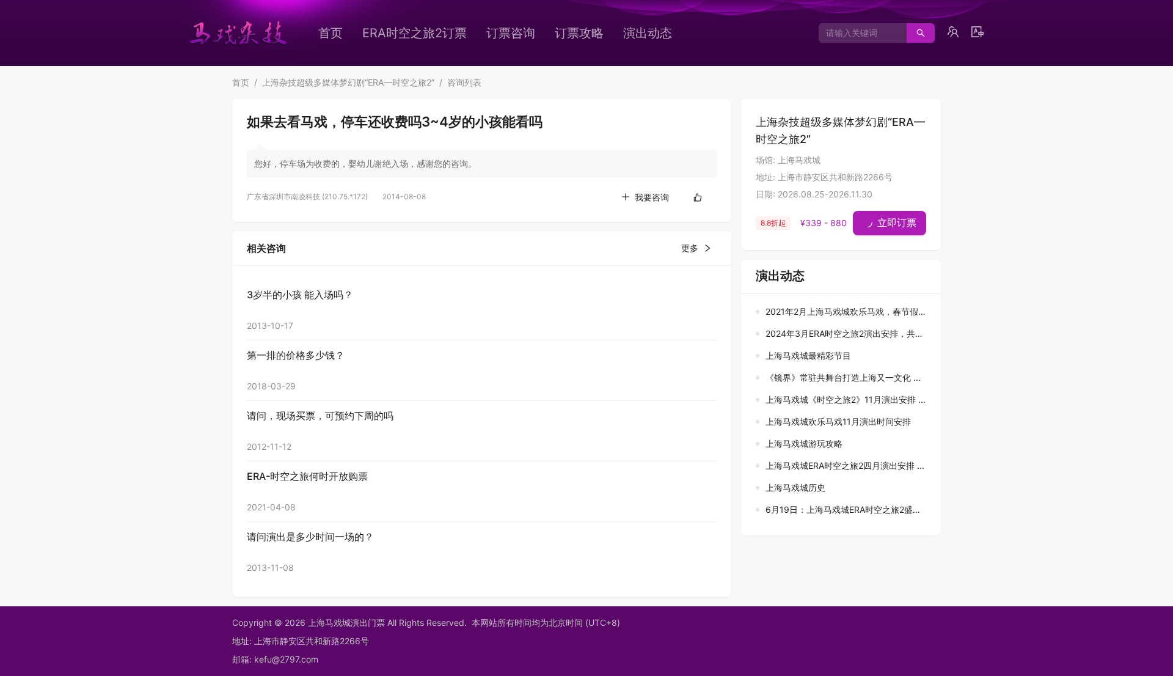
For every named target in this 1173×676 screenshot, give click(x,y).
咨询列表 (464, 82)
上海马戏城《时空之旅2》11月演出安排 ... (846, 399)
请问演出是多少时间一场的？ (310, 537)
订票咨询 (510, 33)
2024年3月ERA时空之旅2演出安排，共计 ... (850, 333)
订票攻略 (579, 33)
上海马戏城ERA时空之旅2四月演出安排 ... (845, 465)
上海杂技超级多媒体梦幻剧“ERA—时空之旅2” (348, 82)
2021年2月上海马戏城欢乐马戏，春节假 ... (847, 311)
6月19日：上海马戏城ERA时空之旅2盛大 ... (848, 509)
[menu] (516, 33)
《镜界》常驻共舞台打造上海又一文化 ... (843, 377)
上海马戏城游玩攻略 (804, 443)
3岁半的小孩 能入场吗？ (300, 294)
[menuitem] (331, 33)
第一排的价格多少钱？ (296, 355)
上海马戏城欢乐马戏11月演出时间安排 (838, 421)
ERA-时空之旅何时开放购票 (307, 476)
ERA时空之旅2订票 (414, 33)
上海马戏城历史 (795, 487)
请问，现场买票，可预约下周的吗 (320, 416)
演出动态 (647, 33)
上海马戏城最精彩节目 (808, 355)
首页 (330, 33)
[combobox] (858, 33)
